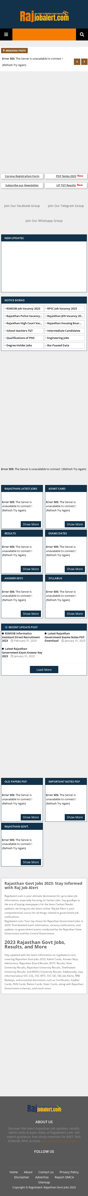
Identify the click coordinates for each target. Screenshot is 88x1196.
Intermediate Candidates (63, 331)
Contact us (46, 1172)
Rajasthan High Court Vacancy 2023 (25, 323)
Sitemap (44, 1182)
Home (14, 1172)
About (28, 1172)
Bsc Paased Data (58, 345)
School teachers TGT (19, 331)
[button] (77, 62)
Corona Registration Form (22, 176)
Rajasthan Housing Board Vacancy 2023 (66, 323)
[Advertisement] (44, 120)
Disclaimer (21, 1177)
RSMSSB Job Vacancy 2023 (23, 308)
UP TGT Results (66, 185)
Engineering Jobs (58, 338)
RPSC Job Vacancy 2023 (62, 308)
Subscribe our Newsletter (22, 185)
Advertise (42, 1177)
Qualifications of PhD (20, 338)
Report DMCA (64, 1177)
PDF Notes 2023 (66, 176)
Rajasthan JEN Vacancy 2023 (65, 316)
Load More (44, 670)
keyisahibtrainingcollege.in (61, 1141)
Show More (31, 524)
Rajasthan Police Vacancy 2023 (25, 316)
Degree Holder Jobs (19, 345)
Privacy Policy (69, 1172)
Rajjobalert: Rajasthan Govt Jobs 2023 (52, 1187)
